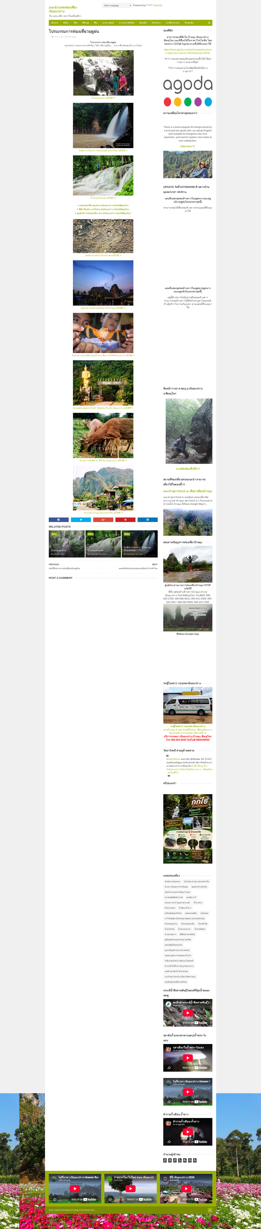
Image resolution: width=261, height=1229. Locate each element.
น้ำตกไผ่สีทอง (200, 929)
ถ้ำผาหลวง (198, 903)
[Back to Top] (210, 1210)
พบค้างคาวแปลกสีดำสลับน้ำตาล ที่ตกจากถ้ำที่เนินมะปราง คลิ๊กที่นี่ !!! (103, 355)
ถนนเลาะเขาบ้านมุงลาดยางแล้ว (177, 903)
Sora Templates (56, 1210)
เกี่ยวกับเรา (156, 23)
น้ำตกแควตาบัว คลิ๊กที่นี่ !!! (103, 98)
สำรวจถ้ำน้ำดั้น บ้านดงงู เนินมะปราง (179, 966)
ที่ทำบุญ (85, 23)
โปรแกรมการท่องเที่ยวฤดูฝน (66, 37)
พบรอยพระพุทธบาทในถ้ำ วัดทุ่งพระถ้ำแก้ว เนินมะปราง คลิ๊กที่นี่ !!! (103, 408)
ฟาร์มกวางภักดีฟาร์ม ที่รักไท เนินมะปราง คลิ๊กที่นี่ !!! (103, 460)
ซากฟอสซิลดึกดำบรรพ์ (174, 897)
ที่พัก (75, 23)
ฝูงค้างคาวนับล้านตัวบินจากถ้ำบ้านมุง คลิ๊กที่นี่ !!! (103, 308)
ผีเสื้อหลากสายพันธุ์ (187, 934)
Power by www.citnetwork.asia (79, 1210)
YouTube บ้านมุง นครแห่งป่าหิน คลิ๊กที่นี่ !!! (103, 513)
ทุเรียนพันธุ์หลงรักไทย (173, 913)
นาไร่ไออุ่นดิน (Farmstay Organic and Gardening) (185, 918)
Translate (157, 5)
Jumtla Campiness (172, 881)
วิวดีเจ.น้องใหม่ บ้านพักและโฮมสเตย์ (179, 961)
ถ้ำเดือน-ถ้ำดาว (185, 908)
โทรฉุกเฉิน (189, 23)
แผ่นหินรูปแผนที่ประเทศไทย (176, 982)
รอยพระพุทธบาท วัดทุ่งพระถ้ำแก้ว (178, 955)
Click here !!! (187, 146)
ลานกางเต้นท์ (108, 23)
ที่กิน (96, 23)
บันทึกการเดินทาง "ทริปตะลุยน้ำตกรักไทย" (137, 549)
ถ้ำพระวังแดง (170, 908)
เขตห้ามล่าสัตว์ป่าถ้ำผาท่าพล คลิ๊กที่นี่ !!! (103, 255)
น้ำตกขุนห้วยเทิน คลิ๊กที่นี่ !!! (103, 198)
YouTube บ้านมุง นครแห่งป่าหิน (196, 881)
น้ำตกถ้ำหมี (202, 924)
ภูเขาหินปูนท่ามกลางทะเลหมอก (177, 950)
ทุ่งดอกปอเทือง (191, 913)
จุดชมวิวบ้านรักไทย (199, 887)
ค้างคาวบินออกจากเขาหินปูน (176, 887)
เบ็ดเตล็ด (143, 23)
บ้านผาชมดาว (170, 934)
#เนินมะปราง (172, 769)
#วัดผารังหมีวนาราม (189, 769)
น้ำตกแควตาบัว (184, 929)
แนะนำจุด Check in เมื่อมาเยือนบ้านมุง (187, 491)
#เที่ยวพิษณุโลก (199, 766)
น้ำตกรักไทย (169, 929)
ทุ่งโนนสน (204, 913)
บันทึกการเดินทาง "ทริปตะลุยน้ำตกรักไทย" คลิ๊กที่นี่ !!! (103, 150)
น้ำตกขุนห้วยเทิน (95, 550)
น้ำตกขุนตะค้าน (58, 550)
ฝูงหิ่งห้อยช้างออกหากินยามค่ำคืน (178, 940)
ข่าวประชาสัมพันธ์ (126, 23)
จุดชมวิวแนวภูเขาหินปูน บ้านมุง (177, 892)
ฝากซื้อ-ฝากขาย (173, 23)
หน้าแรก (54, 23)
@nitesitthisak (173, 759)
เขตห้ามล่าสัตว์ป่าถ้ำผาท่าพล (176, 971)
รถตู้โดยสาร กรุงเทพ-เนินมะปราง (187, 726)
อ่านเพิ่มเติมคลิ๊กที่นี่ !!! (188, 469)
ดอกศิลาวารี (191, 897)
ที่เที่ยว (66, 23)
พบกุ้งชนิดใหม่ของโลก (173, 945)
